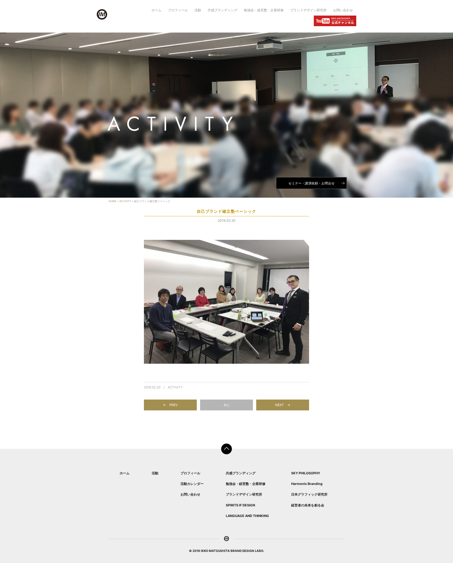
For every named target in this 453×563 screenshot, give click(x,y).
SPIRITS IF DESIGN (240, 505)
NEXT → (282, 405)
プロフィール (178, 10)
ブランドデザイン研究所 (308, 10)
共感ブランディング (222, 10)
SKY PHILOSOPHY (305, 473)
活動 (197, 10)
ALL (227, 405)
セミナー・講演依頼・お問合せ (311, 183)
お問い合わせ (343, 10)
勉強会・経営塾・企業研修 (264, 10)
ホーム (156, 10)
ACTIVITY (175, 387)
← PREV (170, 405)
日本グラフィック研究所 (309, 494)
